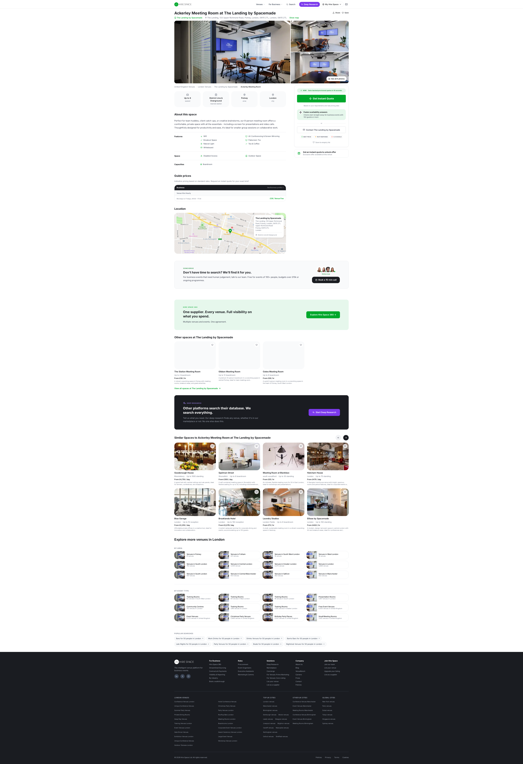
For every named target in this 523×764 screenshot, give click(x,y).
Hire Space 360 (215, 664)
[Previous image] (177, 355)
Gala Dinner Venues (181, 732)
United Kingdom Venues (184, 87)
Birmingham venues (270, 710)
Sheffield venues (282, 736)
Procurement (243, 664)
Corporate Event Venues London (230, 728)
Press (298, 678)
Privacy (328, 757)
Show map (294, 17)
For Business (274, 4)
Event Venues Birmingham (302, 719)
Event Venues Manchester (302, 706)
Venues (259, 4)
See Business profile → (275, 187)
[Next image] (212, 355)
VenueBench (300, 671)
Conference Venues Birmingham (304, 715)
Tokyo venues (327, 715)
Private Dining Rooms (182, 715)
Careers (299, 675)
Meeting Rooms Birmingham (303, 723)
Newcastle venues (282, 728)
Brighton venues (283, 723)
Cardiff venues (268, 728)
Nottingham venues (270, 732)
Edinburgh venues (269, 715)
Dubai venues (327, 710)
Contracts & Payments (217, 671)
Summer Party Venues (182, 710)
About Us (299, 664)
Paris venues (327, 706)
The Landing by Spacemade (189, 17)
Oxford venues (268, 736)
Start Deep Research (326, 412)
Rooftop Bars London (226, 715)
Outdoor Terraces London (183, 745)
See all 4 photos (338, 79)
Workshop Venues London (227, 741)
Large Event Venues (225, 736)
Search (292, 4)
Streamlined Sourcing (217, 668)
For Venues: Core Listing (276, 678)
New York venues (328, 702)
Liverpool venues (269, 723)
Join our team (329, 664)
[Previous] (338, 437)
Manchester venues (270, 706)
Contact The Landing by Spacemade (323, 130)
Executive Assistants (246, 671)
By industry (213, 678)
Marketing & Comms (246, 675)
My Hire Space (331, 4)
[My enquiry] (346, 4)
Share (337, 13)
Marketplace (271, 668)
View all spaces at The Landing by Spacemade (196, 388)
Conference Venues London (184, 702)
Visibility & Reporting (217, 675)
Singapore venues (328, 719)
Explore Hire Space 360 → (323, 314)
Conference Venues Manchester (304, 702)
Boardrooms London (225, 723)
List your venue (273, 681)
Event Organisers (244, 668)
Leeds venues (268, 719)
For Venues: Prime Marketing (278, 675)
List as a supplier (273, 685)
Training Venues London (183, 723)
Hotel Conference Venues (227, 702)
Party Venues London (226, 710)
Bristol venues (284, 715)
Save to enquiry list (322, 142)
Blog (297, 668)
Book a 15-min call (327, 279)
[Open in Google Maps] (230, 233)
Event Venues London (182, 728)
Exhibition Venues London (183, 736)
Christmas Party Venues (226, 706)
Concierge (271, 671)
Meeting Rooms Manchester (303, 710)
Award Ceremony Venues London (230, 732)
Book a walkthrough (217, 681)
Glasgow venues (281, 719)
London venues (268, 702)
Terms (336, 757)
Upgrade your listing (332, 671)
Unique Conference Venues (184, 706)
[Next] (346, 437)
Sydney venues (327, 723)
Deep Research (311, 4)
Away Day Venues (180, 719)
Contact (299, 681)
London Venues (204, 87)
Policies (299, 685)
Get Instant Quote (323, 98)
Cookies (345, 757)
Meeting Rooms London (226, 719)
